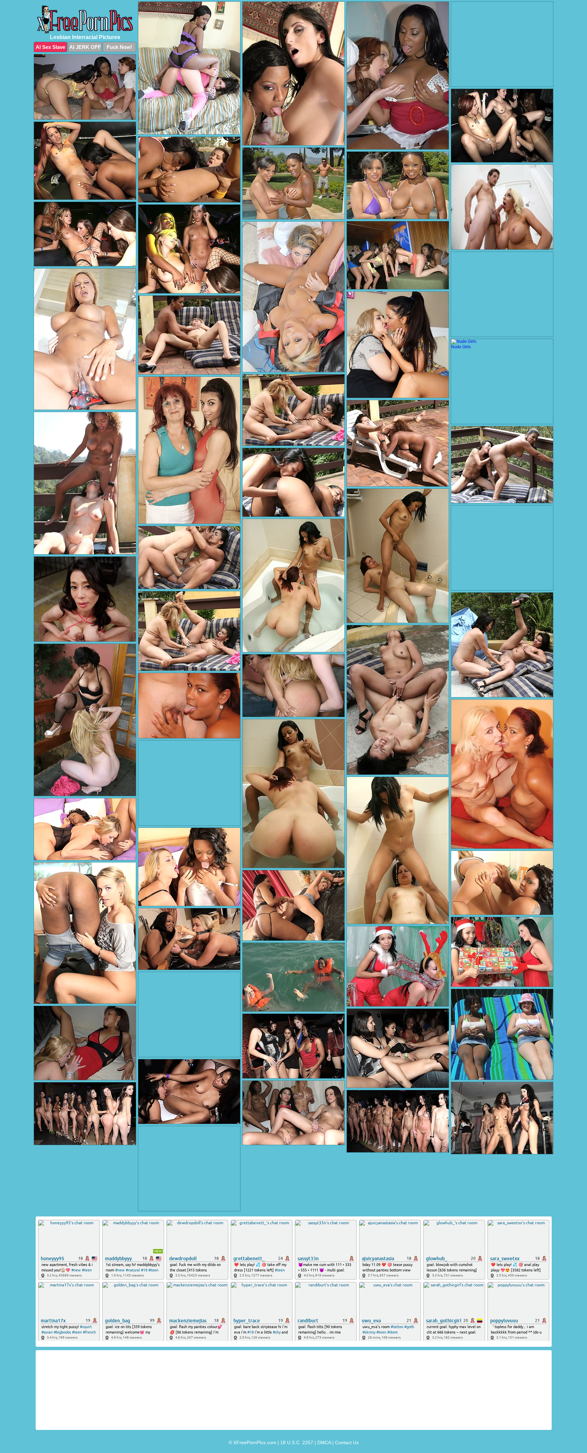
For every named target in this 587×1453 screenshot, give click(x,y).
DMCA (324, 1442)
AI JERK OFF (85, 47)
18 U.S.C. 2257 (296, 1442)
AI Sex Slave (50, 47)
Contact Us (347, 1442)
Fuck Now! (119, 47)
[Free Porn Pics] (85, 19)
